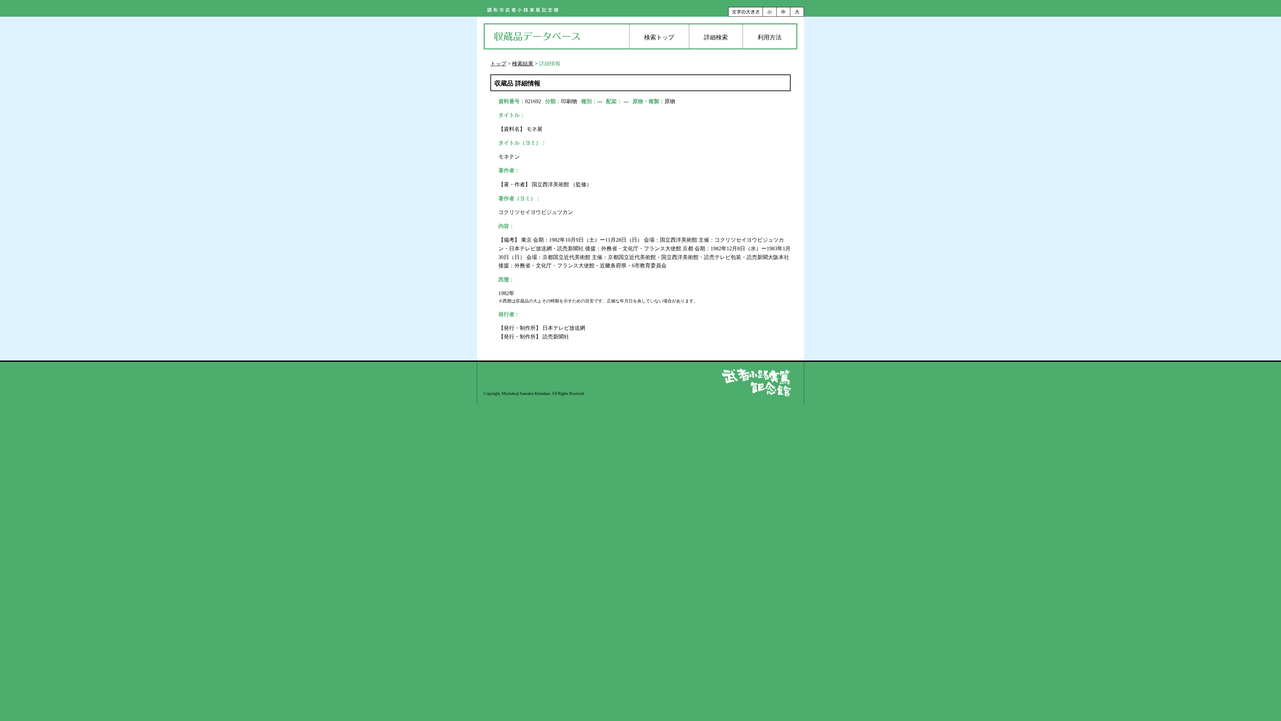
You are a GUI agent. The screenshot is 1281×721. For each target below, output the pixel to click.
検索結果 (522, 63)
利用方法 (770, 37)
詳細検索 (716, 37)
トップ (498, 63)
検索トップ (659, 37)
